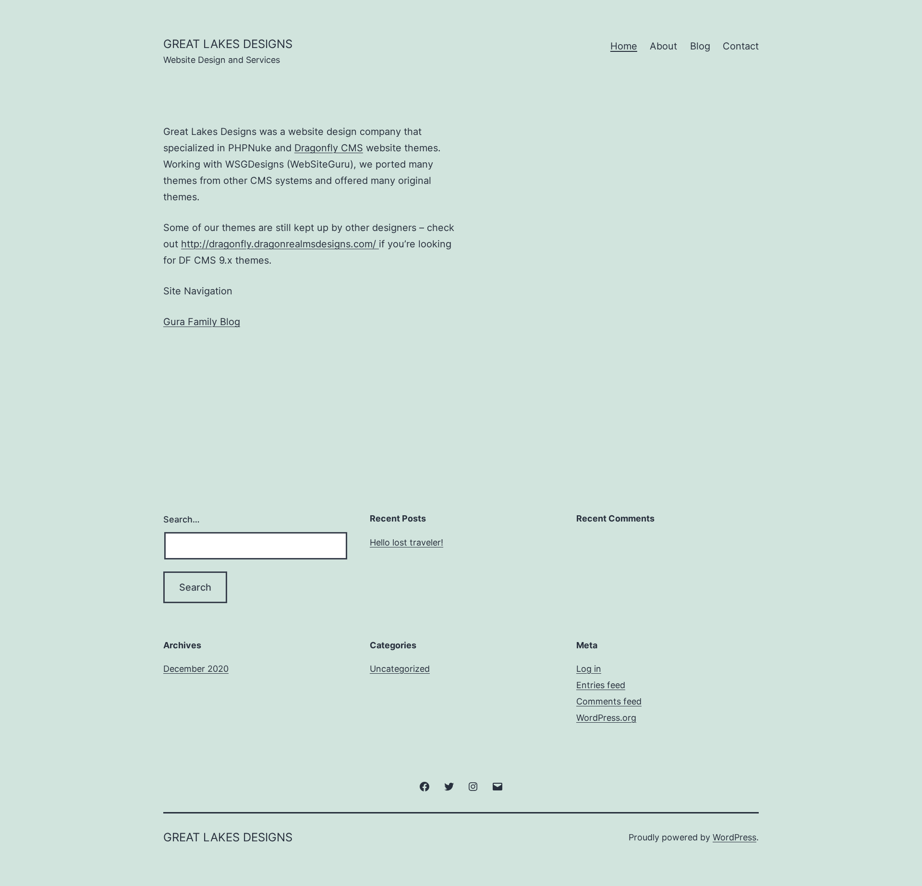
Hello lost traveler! (406, 542)
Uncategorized (400, 669)
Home (623, 46)
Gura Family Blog (201, 322)
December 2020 (196, 669)
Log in (588, 669)
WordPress (734, 837)
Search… (181, 519)
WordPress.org (606, 718)
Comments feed (609, 701)
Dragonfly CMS (328, 148)
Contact (741, 46)
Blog (700, 46)
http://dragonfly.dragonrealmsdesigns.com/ (280, 244)
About (663, 46)
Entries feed (600, 685)
